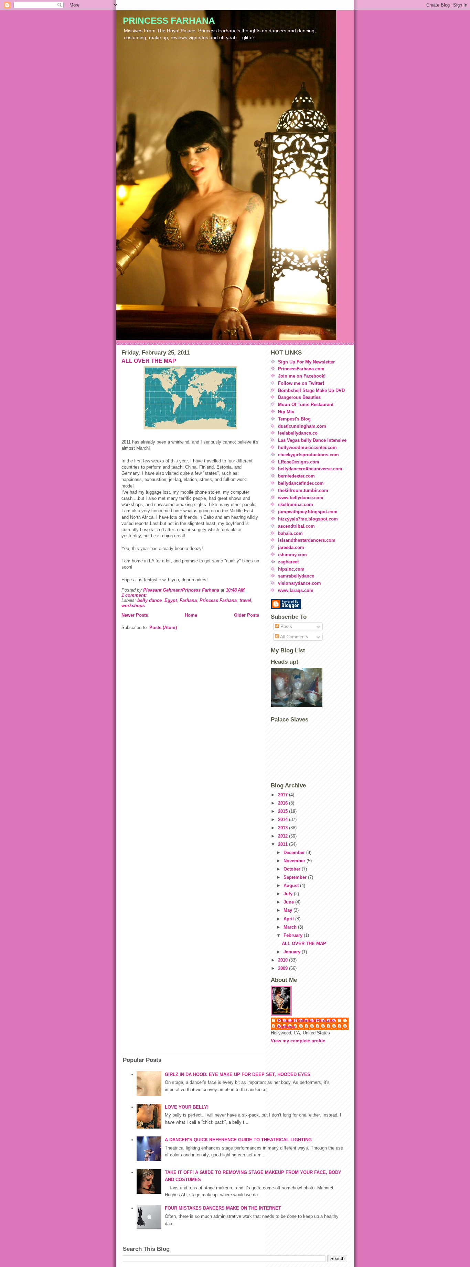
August (292, 885)
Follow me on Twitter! (301, 383)
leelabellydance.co (298, 433)
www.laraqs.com (295, 590)
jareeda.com (291, 547)
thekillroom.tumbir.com (303, 490)
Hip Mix (286, 411)
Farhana (188, 600)
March (291, 927)
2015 (283, 811)
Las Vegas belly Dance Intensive (312, 440)
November (295, 860)
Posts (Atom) (163, 627)
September (296, 877)
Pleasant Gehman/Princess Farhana (306, 1023)
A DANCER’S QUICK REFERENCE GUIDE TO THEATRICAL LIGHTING (238, 1139)
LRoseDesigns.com (298, 461)
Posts (285, 626)
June (289, 902)
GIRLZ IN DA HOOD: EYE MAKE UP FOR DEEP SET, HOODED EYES (237, 1074)
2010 (283, 960)
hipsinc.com (291, 569)
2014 (283, 819)
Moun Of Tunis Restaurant (305, 404)
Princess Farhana (218, 600)
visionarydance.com (299, 583)
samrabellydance (296, 576)
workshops (133, 605)
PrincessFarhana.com (301, 368)
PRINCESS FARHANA (169, 20)
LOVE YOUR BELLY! (187, 1107)
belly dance (149, 600)
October (293, 869)
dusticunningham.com (302, 426)
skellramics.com (295, 504)
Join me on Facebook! (301, 376)
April (289, 918)
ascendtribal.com (296, 526)
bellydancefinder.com (301, 483)
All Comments (293, 636)
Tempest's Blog (294, 419)
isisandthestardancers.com (306, 540)
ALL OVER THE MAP (148, 361)
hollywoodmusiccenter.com (307, 447)
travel (245, 600)
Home (191, 615)
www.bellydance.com (300, 497)
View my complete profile (298, 1040)
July (289, 893)
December (295, 852)
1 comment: (134, 595)
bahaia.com (290, 533)
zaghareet (288, 561)
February (294, 935)
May (288, 910)
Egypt (170, 600)
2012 (283, 836)
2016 (283, 803)
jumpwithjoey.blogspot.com (308, 511)
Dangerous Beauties (299, 397)
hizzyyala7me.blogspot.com (308, 519)
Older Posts (246, 615)
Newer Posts (134, 615)
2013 (283, 827)
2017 (283, 794)
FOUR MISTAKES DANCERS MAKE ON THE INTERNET (223, 1208)
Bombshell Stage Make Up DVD (311, 390)
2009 (283, 968)
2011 (283, 844)
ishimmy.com (292, 554)
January (293, 951)
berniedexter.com (296, 476)
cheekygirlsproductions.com (308, 454)
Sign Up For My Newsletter (306, 362)
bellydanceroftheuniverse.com (310, 468)
